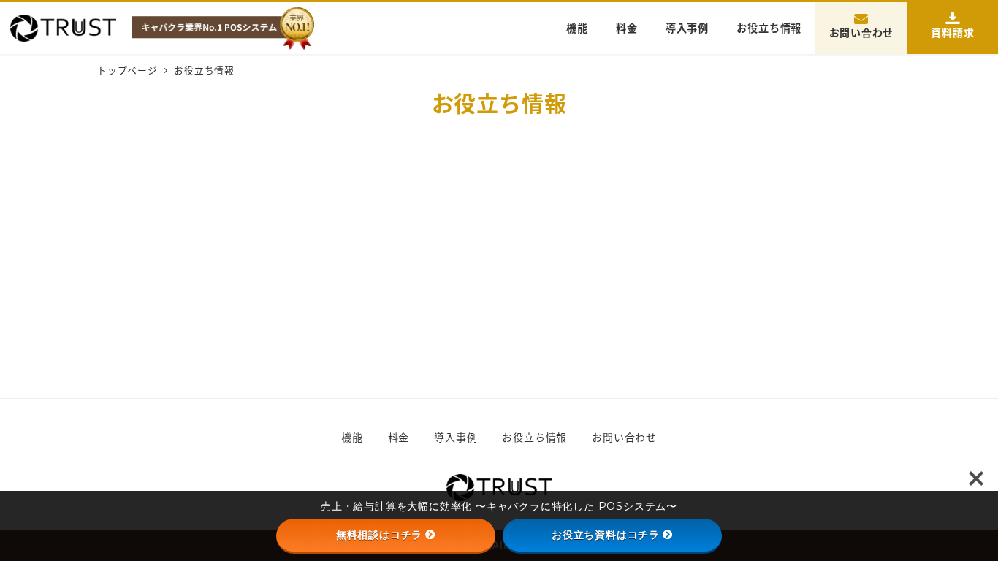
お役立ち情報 (534, 437)
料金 (399, 437)
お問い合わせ (624, 437)
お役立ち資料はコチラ (606, 534)
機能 (352, 437)
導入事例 (455, 437)
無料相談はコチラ (379, 534)
